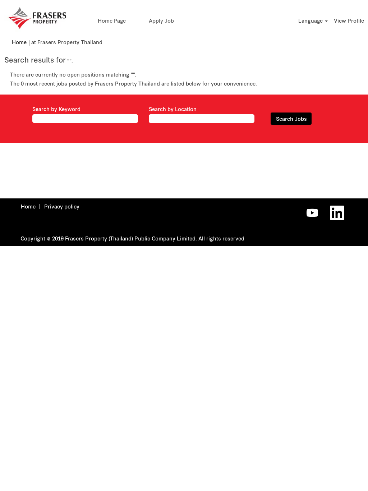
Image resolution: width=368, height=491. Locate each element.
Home (19, 42)
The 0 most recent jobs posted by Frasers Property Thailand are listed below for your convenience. (133, 83)
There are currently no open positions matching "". (73, 74)
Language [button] (311, 20)
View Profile (349, 20)
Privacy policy (61, 206)
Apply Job (161, 20)
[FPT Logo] (37, 18)
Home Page (112, 20)
